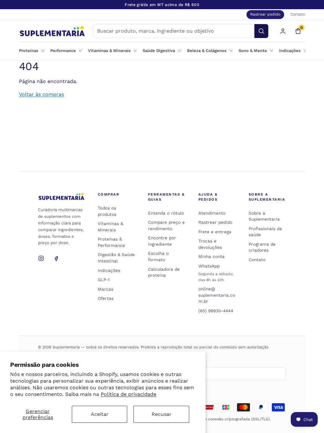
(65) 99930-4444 (215, 310)
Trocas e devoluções (210, 244)
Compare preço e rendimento (166, 225)
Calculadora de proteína (164, 272)
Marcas (105, 289)
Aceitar (100, 414)
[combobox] (173, 31)
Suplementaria (66, 347)
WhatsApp (209, 265)
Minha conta (211, 256)
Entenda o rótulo (166, 213)
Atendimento (212, 213)
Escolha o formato (158, 256)
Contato (297, 14)
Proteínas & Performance (111, 242)
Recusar (161, 414)
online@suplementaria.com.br (216, 295)
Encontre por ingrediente (162, 241)
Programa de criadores (262, 247)
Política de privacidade (128, 394)
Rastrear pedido (265, 14)
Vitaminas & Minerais (110, 226)
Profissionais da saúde (265, 231)
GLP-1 (103, 279)
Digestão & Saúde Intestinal (116, 257)
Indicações (109, 270)
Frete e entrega (214, 231)
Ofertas (106, 298)
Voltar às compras (41, 94)
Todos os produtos (107, 211)
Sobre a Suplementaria (264, 216)
